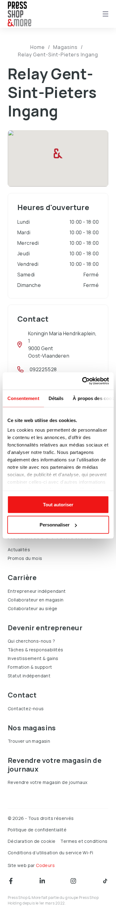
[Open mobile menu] (105, 13)
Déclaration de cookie (31, 841)
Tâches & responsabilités (35, 650)
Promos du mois (25, 558)
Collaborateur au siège (33, 608)
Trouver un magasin (29, 741)
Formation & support (30, 667)
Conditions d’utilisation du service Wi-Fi (50, 853)
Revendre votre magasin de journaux (48, 782)
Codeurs (45, 865)
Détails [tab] (55, 398)
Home (37, 47)
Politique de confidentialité (37, 830)
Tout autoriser (58, 504)
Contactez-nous (26, 708)
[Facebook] (11, 881)
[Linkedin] (42, 881)
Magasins (65, 47)
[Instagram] (73, 881)
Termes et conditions (83, 841)
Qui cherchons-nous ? (31, 641)
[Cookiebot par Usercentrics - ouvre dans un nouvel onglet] (82, 381)
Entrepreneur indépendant (37, 591)
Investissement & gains (33, 658)
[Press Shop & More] (19, 14)
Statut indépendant (29, 676)
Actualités (19, 549)
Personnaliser (55, 524)
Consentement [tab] (23, 398)
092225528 (43, 369)
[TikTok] (105, 881)
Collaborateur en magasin (36, 600)
